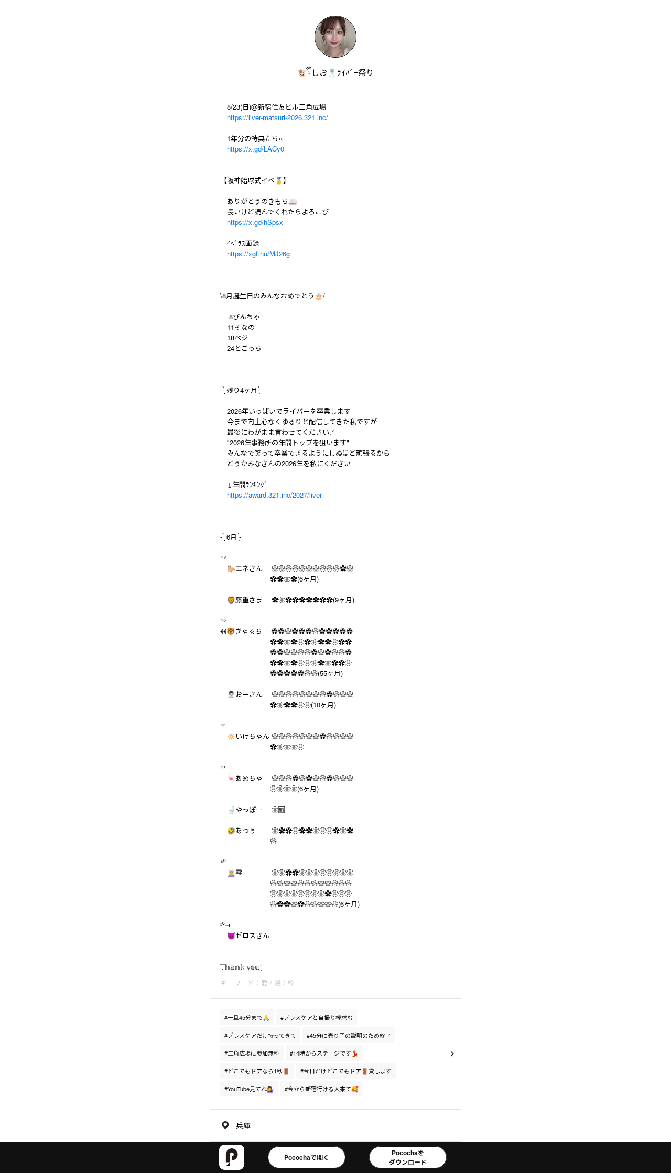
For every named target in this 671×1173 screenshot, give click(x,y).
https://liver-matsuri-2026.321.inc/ (277, 117)
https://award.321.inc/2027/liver (274, 495)
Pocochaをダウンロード (408, 1157)
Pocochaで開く (306, 1157)
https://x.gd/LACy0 (255, 149)
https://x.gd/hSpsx (255, 222)
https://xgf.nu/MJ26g (258, 254)
